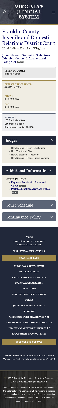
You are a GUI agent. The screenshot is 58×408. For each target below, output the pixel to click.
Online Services (29, 271)
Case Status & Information (29, 277)
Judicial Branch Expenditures (27, 328)
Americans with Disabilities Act (29, 316)
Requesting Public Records (29, 294)
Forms (29, 299)
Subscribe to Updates (29, 341)
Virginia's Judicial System (29, 11)
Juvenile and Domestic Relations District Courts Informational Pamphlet (26, 58)
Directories (29, 288)
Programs (29, 311)
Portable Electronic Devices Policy (30, 189)
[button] (29, 140)
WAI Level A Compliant (27, 251)
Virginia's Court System (29, 265)
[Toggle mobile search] (4, 12)
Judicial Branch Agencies (29, 305)
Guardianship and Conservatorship (29, 322)
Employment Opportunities (29, 333)
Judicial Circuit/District (29, 241)
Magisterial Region (29, 244)
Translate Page (29, 257)
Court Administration (29, 282)
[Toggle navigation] (53, 12)
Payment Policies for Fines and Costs (28, 184)
